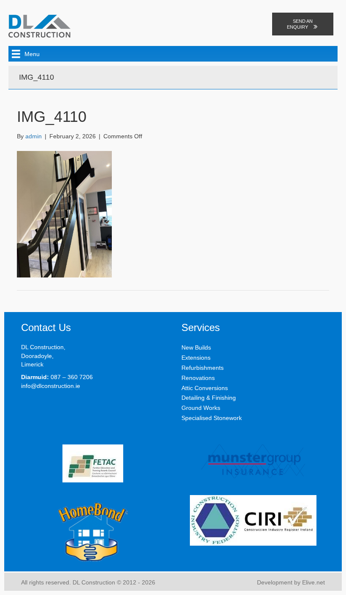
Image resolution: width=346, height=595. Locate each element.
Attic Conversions (204, 388)
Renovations (198, 377)
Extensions (196, 357)
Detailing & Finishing (208, 397)
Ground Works (200, 407)
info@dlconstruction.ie (50, 385)
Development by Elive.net (291, 582)
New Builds (196, 347)
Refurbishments (202, 367)
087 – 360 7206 (72, 377)
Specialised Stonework (211, 418)
